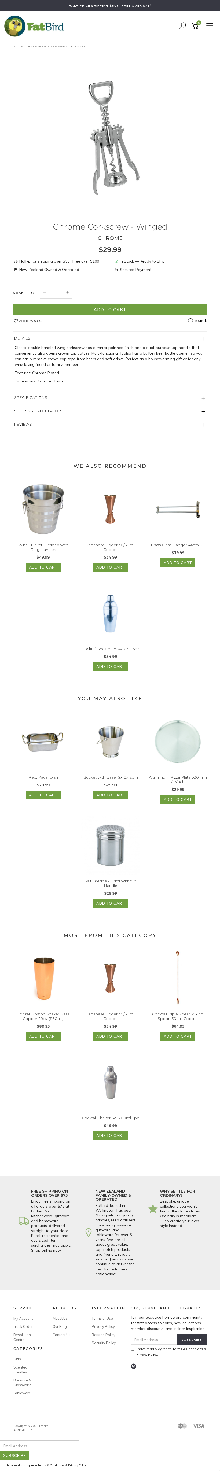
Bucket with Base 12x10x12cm (110, 777)
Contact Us (62, 1335)
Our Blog (60, 1326)
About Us (60, 1318)
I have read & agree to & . (171, 1351)
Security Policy (104, 1343)
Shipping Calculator (37, 411)
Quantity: (23, 292)
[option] (110, 137)
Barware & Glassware (22, 1382)
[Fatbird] (35, 25)
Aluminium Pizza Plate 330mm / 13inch (178, 779)
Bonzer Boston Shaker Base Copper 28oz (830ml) (43, 1016)
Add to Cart (110, 309)
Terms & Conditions (188, 1349)
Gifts (17, 1359)
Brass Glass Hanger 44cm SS (178, 545)
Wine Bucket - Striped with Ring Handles (43, 547)
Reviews (23, 424)
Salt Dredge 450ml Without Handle (110, 883)
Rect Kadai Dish (43, 777)
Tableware (22, 1393)
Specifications (30, 397)
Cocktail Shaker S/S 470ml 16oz (110, 648)
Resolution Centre (22, 1337)
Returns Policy (103, 1335)
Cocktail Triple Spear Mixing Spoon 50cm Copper (177, 1016)
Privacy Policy (103, 1326)
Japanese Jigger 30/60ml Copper (110, 547)
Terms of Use (102, 1318)
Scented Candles (20, 1369)
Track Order (23, 1326)
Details (22, 338)
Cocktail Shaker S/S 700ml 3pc (110, 1117)
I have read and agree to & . (46, 1465)
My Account (23, 1318)
